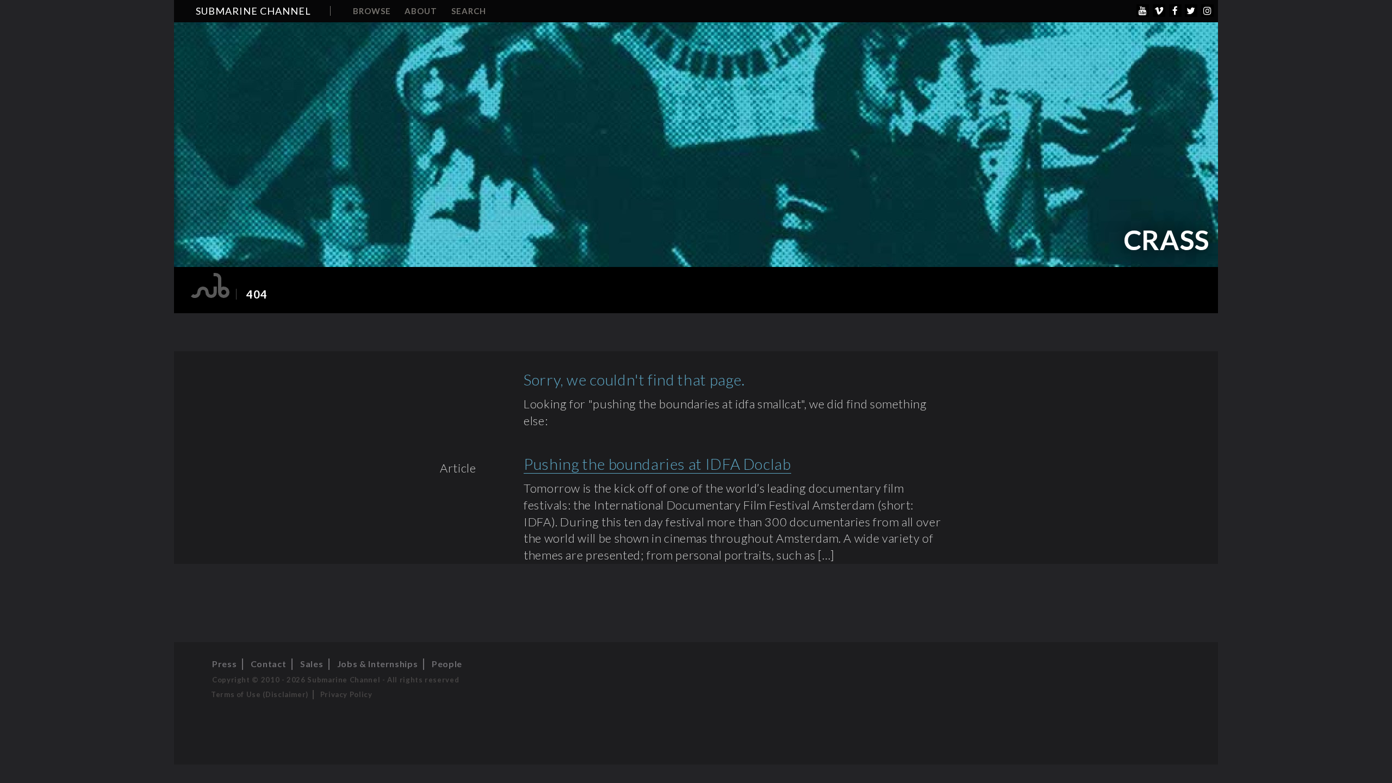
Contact (268, 663)
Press (224, 663)
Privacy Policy (346, 694)
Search (468, 11)
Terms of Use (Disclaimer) (259, 694)
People (447, 663)
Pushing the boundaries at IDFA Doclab (657, 464)
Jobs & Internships (377, 663)
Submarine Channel (253, 11)
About (421, 11)
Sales (311, 663)
